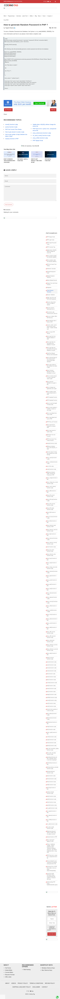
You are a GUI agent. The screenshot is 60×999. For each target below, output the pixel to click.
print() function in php (51, 796)
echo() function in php (51, 742)
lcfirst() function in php (51, 778)
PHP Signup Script (38, 140)
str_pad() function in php (52, 808)
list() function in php (51, 673)
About (7, 983)
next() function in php (51, 676)
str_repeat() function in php (51, 812)
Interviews (18, 15)
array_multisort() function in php (52, 572)
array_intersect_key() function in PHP (51, 526)
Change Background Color (51, 272)
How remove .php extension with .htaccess (52, 313)
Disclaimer (36, 987)
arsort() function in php (51, 661)
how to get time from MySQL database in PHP (51, 338)
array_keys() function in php (52, 559)
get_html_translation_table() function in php (52, 749)
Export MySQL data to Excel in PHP (51, 321)
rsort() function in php (51, 706)
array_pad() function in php (51, 585)
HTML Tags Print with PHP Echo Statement (51, 298)
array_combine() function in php (52, 462)
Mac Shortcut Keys (47, 970)
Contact (45, 987)
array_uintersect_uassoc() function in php (52, 649)
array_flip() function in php (51, 534)
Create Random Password (50, 291)
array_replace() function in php (52, 598)
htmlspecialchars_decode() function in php (52, 768)
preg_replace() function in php (51, 714)
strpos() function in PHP (11, 138)
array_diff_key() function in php (52, 500)
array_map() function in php (52, 563)
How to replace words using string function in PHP (51, 393)
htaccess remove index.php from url (50, 308)
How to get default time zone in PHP (52, 418)
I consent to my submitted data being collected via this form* (51, 928)
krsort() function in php (51, 667)
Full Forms (8, 968)
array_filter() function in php (52, 521)
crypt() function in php (51, 739)
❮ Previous (8, 109)
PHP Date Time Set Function (51, 435)
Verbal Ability (8, 970)
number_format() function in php (50, 792)
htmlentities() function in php (52, 763)
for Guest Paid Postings (13, 1)
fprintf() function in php (51, 745)
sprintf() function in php (52, 805)
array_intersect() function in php (52, 539)
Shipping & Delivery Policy (21, 987)
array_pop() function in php (51, 576)
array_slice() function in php (52, 615)
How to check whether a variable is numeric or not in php (52, 409)
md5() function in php (51, 784)
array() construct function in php (50, 658)
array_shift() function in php (40, 138)
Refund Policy (50, 983)
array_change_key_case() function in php (52, 483)
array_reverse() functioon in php (52, 602)
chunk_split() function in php (52, 733)
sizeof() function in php (11, 124)
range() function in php (51, 694)
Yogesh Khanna (9, 28)
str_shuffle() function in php (52, 820)
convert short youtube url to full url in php (52, 710)
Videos (13, 983)
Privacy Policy (23, 983)
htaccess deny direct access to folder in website (51, 303)
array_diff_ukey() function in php (50, 508)
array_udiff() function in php (52, 628)
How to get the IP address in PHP (50, 840)
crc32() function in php (51, 736)
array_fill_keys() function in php (52, 517)
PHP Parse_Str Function (52, 421)
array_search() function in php (52, 458)
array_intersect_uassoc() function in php (52, 530)
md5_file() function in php (51, 788)
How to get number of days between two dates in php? (52, 366)
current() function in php (52, 682)
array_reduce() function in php (52, 593)
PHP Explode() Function (52, 400)
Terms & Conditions (36, 983)
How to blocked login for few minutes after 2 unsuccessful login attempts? (52, 359)
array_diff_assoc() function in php (50, 496)
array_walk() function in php (52, 654)
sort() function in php (51, 703)
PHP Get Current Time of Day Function (51, 439)
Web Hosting (26, 969)
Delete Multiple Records (52, 280)
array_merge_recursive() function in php (52, 567)
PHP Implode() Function (52, 397)
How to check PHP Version (51, 332)
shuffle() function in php (52, 697)
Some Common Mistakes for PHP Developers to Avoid (51, 372)
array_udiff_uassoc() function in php (51, 636)
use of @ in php (50, 466)
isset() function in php (51, 469)
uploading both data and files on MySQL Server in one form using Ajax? (52, 758)
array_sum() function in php (52, 624)
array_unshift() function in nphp (52, 611)
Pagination (49, 287)
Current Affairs (9, 972)
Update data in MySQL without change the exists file (51, 251)
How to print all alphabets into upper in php (51, 383)
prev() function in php (51, 679)
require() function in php (52, 443)
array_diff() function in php (51, 491)
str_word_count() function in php (41, 135)
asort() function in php (11, 127)
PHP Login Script (50, 239)
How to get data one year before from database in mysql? (51, 343)
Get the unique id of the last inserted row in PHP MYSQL (52, 453)
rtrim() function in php (51, 802)
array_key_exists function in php (50, 550)
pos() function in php (51, 691)
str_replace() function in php (52, 816)
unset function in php (51, 546)
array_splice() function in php (52, 619)
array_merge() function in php (52, 478)
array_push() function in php (52, 580)
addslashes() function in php (52, 723)
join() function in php (51, 775)
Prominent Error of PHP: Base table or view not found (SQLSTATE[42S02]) (52, 868)
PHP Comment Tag (51, 247)
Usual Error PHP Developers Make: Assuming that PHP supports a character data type (51, 876)
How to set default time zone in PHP (52, 414)
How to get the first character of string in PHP (51, 426)
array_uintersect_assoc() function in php (52, 645)
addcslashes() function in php (51, 718)
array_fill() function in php (51, 513)
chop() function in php (51, 726)
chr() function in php (51, 729)
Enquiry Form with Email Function (52, 284)
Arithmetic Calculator (51, 268)
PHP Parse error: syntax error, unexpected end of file (52, 857)
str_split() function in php (52, 824)
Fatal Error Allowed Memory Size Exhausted (52, 354)
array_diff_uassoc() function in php (51, 504)
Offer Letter (8, 977)
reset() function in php (51, 688)
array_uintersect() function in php (42, 133)
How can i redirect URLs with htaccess (52, 317)
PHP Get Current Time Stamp (13, 129)
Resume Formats (10, 974)
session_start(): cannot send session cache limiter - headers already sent (52, 327)
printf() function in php (51, 799)
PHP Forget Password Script (51, 243)
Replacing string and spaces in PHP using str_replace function (51, 833)
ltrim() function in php (51, 781)
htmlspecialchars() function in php (51, 772)
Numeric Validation (51, 294)
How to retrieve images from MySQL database (52, 256)
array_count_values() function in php (51, 487)
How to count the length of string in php (52, 404)
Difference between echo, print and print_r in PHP (52, 448)
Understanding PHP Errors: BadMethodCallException (52, 883)
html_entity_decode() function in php (51, 753)
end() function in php (51, 685)
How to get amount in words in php (14, 132)
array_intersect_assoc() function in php (52, 543)
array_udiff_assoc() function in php (51, 632)
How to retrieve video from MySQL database (51, 261)
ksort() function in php (51, 670)
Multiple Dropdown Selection (51, 276)
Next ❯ (53, 109)
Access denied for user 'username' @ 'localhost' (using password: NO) (52, 862)
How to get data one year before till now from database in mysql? (52, 349)
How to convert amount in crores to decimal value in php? (52, 377)
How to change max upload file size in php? (52, 388)
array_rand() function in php (52, 589)
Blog (36, 15)
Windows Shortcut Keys (48, 968)
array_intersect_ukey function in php (51, 555)
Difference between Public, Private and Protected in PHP (51, 473)
